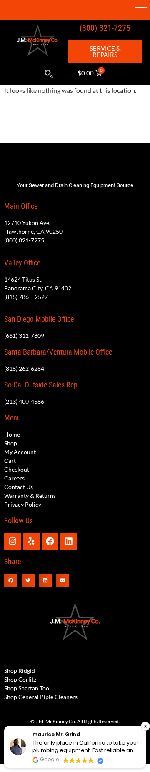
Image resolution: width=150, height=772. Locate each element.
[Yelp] (31, 541)
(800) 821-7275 (105, 28)
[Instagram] (12, 541)
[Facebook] (50, 541)
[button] (48, 74)
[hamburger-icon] (140, 9)
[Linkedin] (68, 541)
